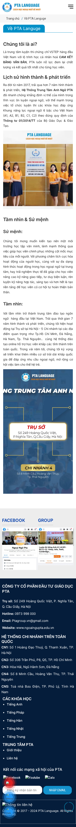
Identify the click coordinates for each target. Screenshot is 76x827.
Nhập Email (57, 790)
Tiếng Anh (14, 704)
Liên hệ (12, 758)
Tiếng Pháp (15, 712)
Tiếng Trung (16, 737)
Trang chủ (12, 18)
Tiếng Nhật (15, 729)
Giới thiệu (14, 750)
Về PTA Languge (35, 18)
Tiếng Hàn (14, 720)
